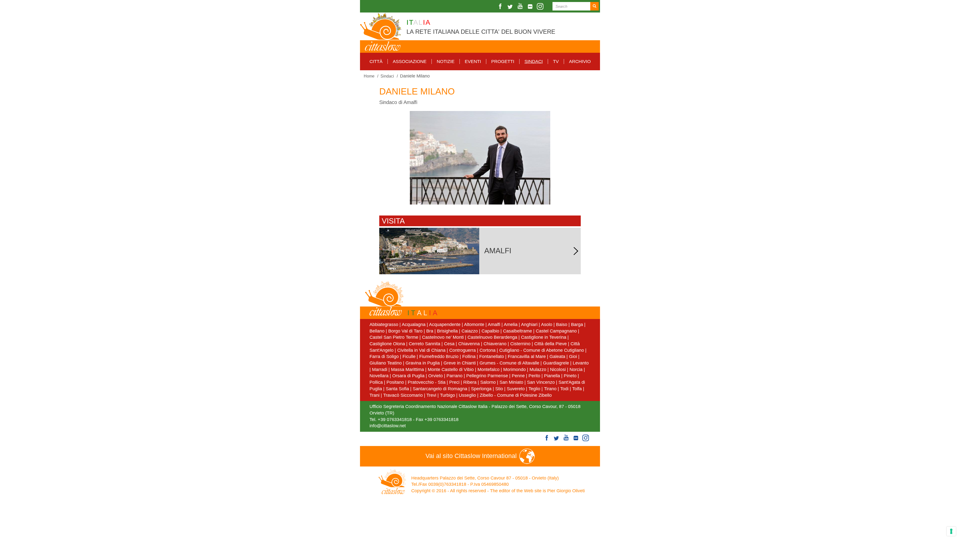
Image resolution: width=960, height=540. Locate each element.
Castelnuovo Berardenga (492, 337)
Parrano (454, 375)
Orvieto (435, 375)
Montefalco (489, 369)
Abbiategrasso (385, 324)
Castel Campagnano (556, 331)
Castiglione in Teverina (543, 337)
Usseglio (467, 395)
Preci (454, 382)
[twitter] (510, 6)
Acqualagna (414, 324)
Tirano (550, 388)
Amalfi (494, 324)
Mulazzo (538, 369)
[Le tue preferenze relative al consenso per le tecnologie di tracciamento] (951, 531)
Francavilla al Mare (527, 356)
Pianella (552, 375)
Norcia (576, 369)
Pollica (376, 382)
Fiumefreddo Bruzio (438, 356)
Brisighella (447, 331)
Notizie (445, 61)
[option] (480, 157)
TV (556, 61)
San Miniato (511, 382)
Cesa (449, 343)
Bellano (377, 331)
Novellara (379, 375)
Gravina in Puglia (423, 363)
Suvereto (516, 388)
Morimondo (514, 369)
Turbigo (447, 395)
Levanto (581, 363)
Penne (518, 375)
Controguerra (462, 350)
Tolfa (577, 388)
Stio (499, 388)
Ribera (469, 382)
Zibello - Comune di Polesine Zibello (516, 395)
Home (369, 76)
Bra (429, 331)
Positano (395, 382)
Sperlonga (481, 388)
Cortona (488, 350)
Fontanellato (491, 356)
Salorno (488, 382)
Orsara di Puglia (408, 375)
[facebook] (500, 6)
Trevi (431, 395)
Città (376, 61)
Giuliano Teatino (386, 363)
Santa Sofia (397, 388)
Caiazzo (470, 331)
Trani (375, 395)
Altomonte (474, 324)
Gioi (573, 356)
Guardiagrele (556, 363)
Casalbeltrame (517, 331)
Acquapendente (444, 324)
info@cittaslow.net (388, 425)
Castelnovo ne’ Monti (443, 337)
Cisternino (520, 343)
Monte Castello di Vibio (451, 369)
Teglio (534, 388)
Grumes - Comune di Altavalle (509, 363)
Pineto (570, 375)
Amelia (511, 324)
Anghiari (529, 324)
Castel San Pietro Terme (394, 337)
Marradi (379, 369)
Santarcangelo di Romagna (440, 388)
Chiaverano (495, 343)
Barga (577, 324)
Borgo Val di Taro (405, 331)
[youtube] (520, 6)
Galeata (557, 356)
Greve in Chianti (460, 363)
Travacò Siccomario (403, 395)
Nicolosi (558, 369)
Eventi (473, 61)
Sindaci (533, 61)
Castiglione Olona (387, 343)
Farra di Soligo (384, 356)
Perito (534, 375)
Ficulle (409, 356)
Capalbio (490, 331)
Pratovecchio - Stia (427, 382)
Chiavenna (469, 343)
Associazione (409, 61)
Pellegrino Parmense (487, 375)
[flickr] (530, 6)
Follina (469, 356)
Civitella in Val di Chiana (421, 350)
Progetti (502, 61)
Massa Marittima (407, 369)
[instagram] (540, 6)
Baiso (561, 324)
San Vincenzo (541, 382)
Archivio (580, 61)
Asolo (546, 324)
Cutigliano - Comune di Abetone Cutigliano (541, 350)
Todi (564, 388)
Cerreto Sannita (424, 343)
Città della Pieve (550, 343)
